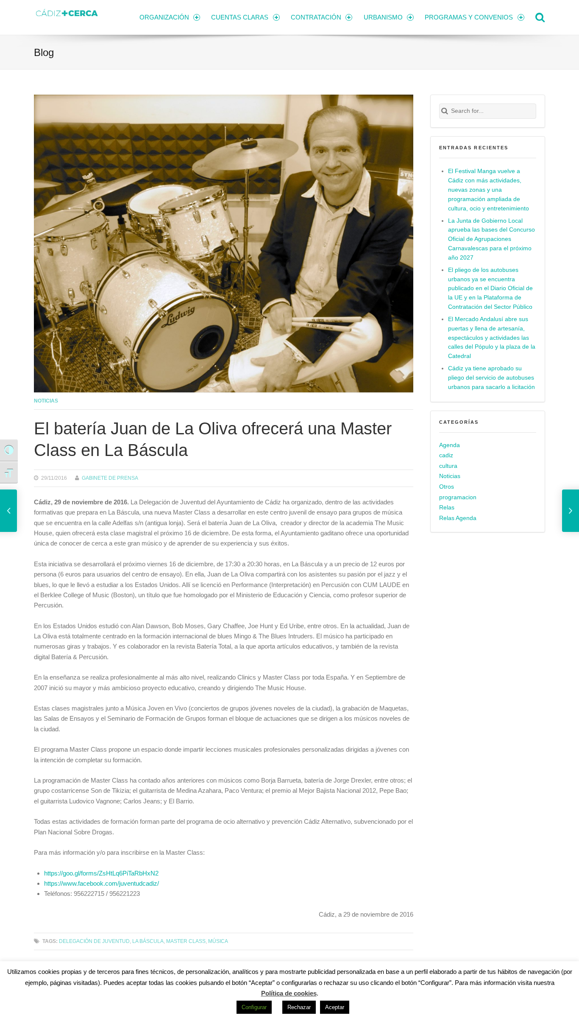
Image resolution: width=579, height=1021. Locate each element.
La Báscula (148, 941)
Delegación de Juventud (94, 941)
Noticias (46, 400)
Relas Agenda (457, 518)
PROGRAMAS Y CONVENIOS (469, 17)
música (218, 941)
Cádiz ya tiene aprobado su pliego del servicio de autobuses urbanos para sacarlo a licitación (491, 377)
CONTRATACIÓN (316, 17)
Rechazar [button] (299, 1007)
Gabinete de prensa (110, 478)
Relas (446, 507)
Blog (44, 52)
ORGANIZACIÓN (164, 17)
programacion (457, 497)
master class (186, 941)
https (51, 873)
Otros (446, 487)
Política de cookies (289, 993)
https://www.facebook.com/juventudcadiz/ (101, 883)
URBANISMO (383, 17)
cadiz (446, 455)
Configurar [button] (254, 1007)
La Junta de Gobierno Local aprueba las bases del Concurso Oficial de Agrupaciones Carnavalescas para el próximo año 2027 (491, 239)
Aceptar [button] (334, 1007)
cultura (448, 466)
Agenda (449, 445)
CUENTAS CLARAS (239, 17)
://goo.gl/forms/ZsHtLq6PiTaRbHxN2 (108, 873)
